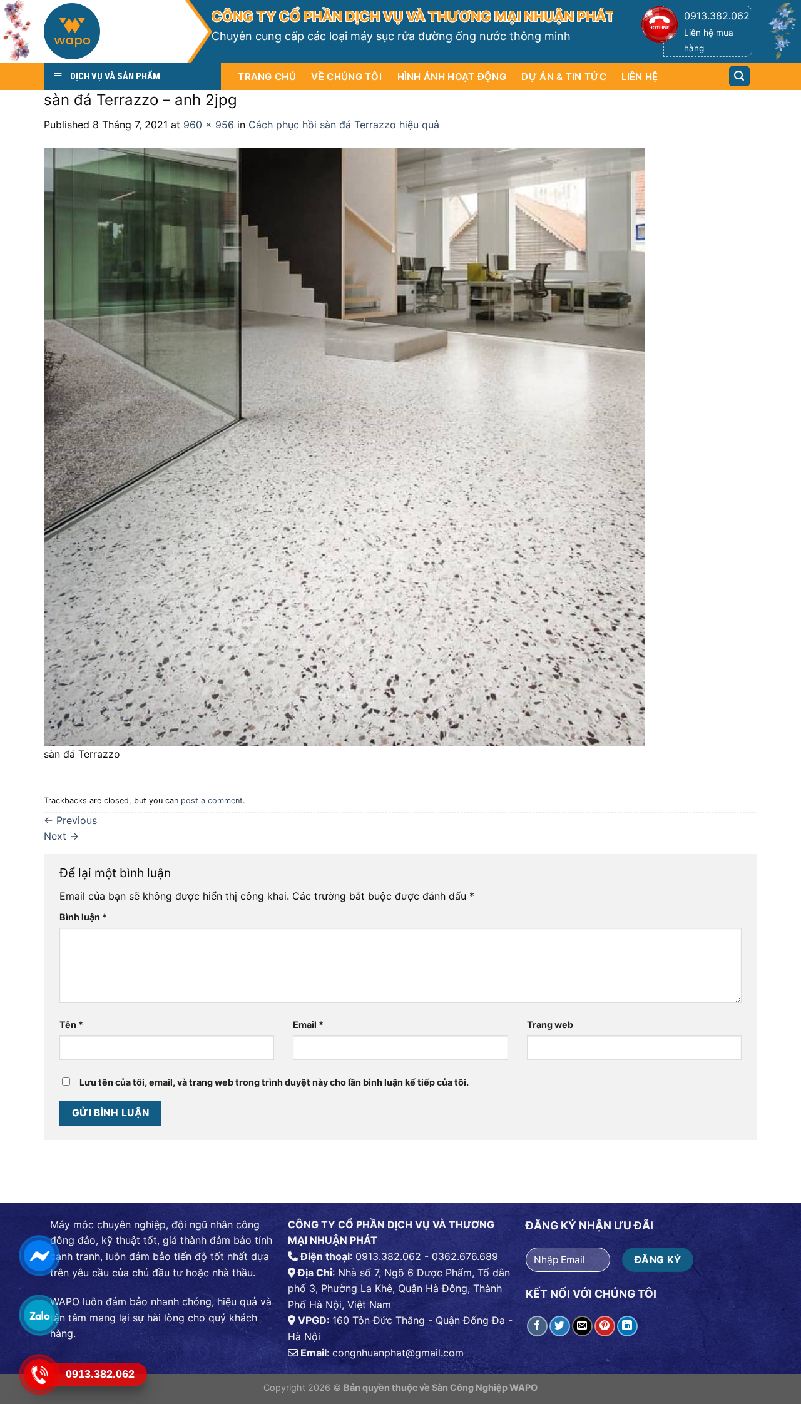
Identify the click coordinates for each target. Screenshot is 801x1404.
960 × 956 (208, 124)
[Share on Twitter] (559, 1326)
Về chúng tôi (346, 77)
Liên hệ (639, 77)
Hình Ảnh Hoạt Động (451, 77)
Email (308, 1024)
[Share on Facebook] (537, 1326)
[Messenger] (38, 1255)
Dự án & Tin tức (563, 77)
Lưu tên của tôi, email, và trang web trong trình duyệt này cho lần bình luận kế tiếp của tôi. (274, 1082)
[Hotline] (38, 1374)
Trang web (550, 1024)
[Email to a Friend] (582, 1326)
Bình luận (83, 917)
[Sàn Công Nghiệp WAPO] (114, 34)
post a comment (212, 800)
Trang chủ (267, 77)
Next (61, 836)
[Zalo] (38, 1315)
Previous (70, 820)
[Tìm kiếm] (739, 76)
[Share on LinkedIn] (627, 1326)
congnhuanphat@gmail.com (398, 1352)
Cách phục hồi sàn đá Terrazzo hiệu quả (343, 124)
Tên (71, 1024)
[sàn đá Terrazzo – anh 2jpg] (344, 446)
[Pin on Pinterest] (604, 1326)
